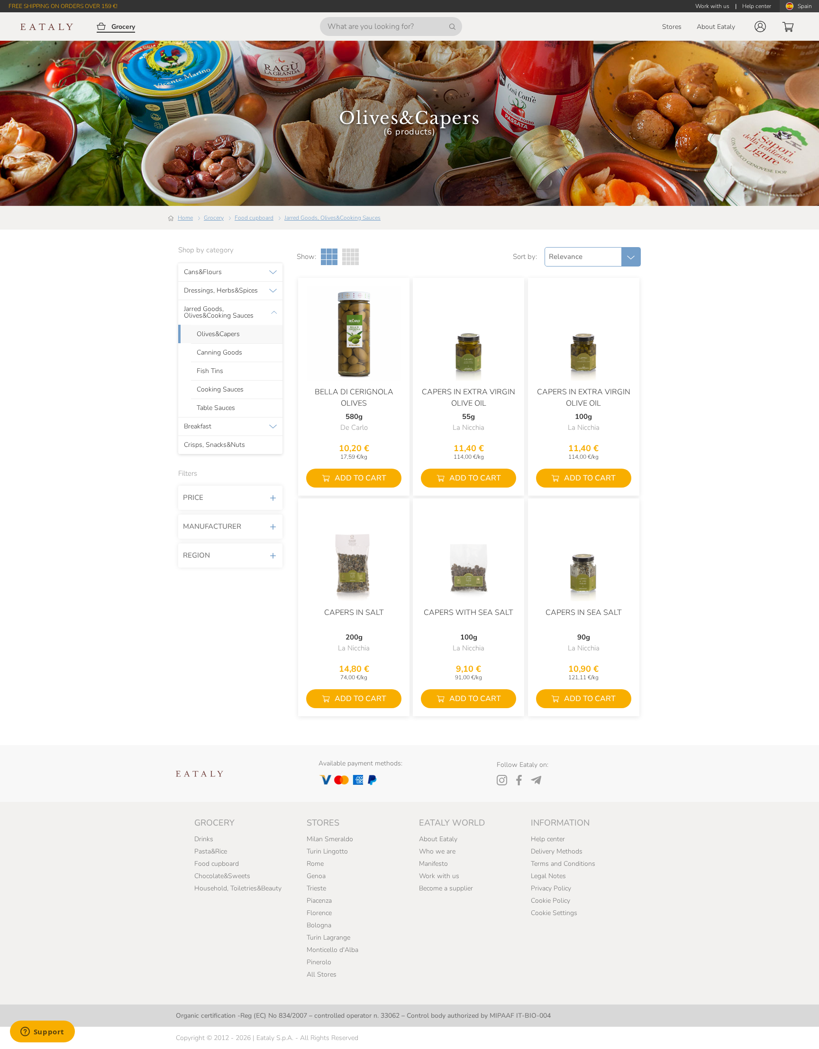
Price (193, 497)
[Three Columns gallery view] (329, 257)
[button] (760, 26)
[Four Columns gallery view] (350, 257)
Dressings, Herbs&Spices (221, 290)
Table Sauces (216, 408)
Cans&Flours (203, 272)
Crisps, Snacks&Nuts (214, 445)
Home (185, 218)
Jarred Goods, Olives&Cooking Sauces (332, 218)
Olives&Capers (218, 334)
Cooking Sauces (220, 389)
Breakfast (197, 426)
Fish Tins (210, 371)
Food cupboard (254, 218)
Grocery (214, 218)
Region (196, 555)
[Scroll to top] (794, 1031)
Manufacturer (212, 526)
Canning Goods (219, 352)
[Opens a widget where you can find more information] (42, 1032)
